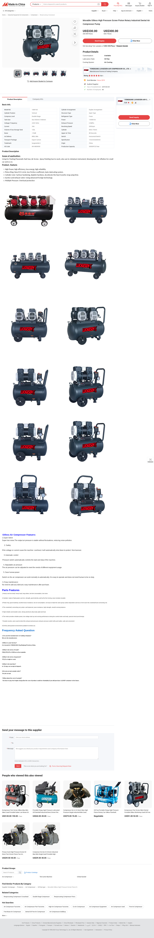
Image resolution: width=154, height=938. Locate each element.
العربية (88, 925)
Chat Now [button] (136, 41)
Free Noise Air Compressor (12, 912)
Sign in (150, 5)
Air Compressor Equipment (98, 907)
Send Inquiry (99, 41)
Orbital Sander (81, 877)
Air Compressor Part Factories (34, 907)
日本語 (100, 925)
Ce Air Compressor (79, 907)
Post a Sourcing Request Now (60, 766)
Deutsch (73, 925)
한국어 (94, 925)
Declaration (98, 930)
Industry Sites (90, 923)
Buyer (104, 11)
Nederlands (81, 925)
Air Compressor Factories (12, 907)
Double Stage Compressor (41, 897)
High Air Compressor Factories (58, 907)
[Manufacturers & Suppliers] (13, 4)
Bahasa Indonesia (135, 925)
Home (4, 15)
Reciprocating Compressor (47, 15)
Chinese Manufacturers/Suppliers (52, 923)
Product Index (113, 923)
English (28, 925)
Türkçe (118, 925)
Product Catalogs (32, 872)
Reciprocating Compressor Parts (64, 897)
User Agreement (88, 930)
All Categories (9, 11)
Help (114, 11)
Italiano (66, 925)
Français (49, 925)
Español (34, 925)
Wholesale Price (79, 923)
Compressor (34, 15)
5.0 (125, 103)
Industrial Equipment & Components (18, 15)
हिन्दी (105, 925)
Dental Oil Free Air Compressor (35, 912)
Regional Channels (101, 923)
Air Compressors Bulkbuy (57, 912)
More (4, 915)
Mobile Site (122, 923)
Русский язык (58, 925)
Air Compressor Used (118, 907)
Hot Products (25, 923)
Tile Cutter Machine (46, 877)
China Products (36, 923)
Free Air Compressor (135, 907)
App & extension (126, 11)
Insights (130, 923)
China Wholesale (68, 923)
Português (42, 925)
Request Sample (122, 46)
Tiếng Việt (125, 925)
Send (18, 766)
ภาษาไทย (111, 925)
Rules (150, 11)
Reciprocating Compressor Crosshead (16, 897)
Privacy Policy (108, 930)
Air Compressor (7, 877)
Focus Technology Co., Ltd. (63, 930)
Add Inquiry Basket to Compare (41, 81)
